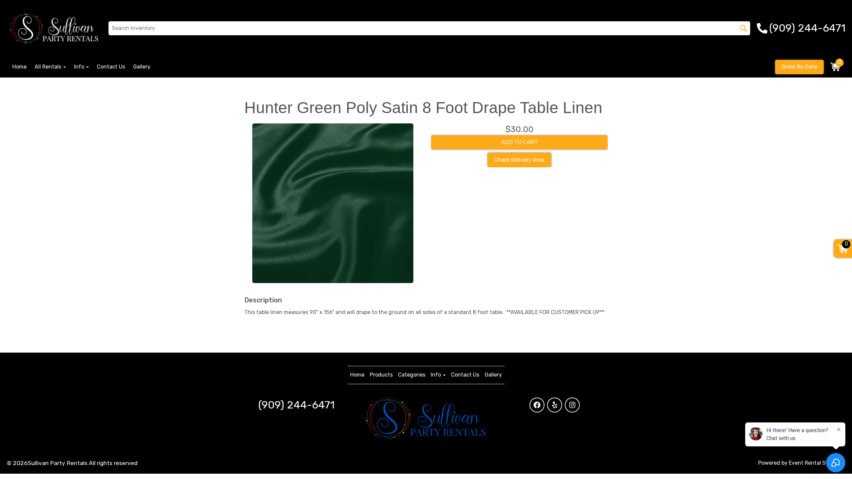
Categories (411, 375)
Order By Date (799, 67)
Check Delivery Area (519, 160)
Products (381, 375)
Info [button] (80, 67)
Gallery (141, 67)
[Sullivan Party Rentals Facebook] (537, 405)
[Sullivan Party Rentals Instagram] (572, 405)
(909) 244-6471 (296, 405)
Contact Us (111, 67)
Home (19, 67)
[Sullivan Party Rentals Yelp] (554, 405)
